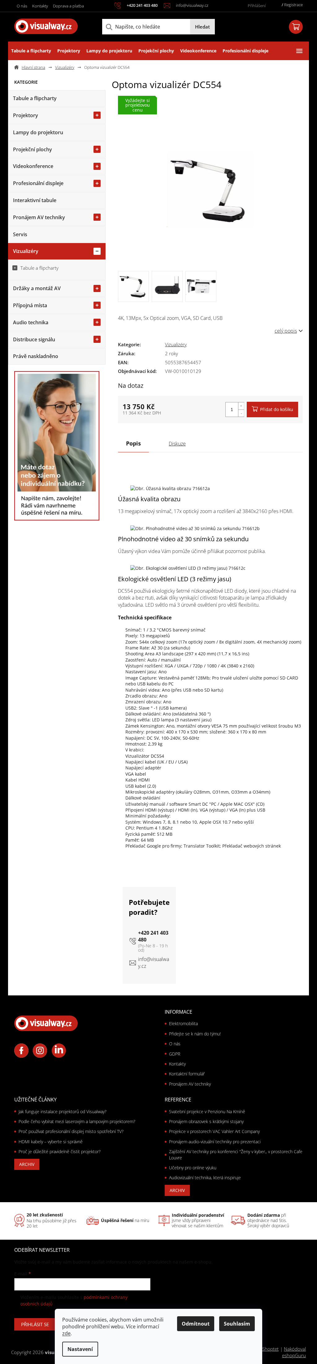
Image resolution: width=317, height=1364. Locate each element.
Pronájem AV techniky (39, 217)
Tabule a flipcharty (35, 98)
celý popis (286, 330)
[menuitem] (31, 51)
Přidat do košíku (276, 409)
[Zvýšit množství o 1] (241, 406)
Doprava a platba (68, 6)
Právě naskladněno (35, 356)
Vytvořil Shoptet (262, 1349)
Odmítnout (196, 1323)
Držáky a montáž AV (37, 288)
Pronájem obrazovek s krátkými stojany (206, 1121)
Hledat (202, 27)
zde (66, 1333)
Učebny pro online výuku (192, 1168)
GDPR (174, 1054)
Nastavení (80, 1349)
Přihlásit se (35, 1324)
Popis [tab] (133, 443)
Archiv (26, 1164)
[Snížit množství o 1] (241, 413)
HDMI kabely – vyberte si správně (51, 1142)
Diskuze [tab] (177, 443)
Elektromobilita (183, 1023)
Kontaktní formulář (187, 1074)
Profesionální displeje (38, 183)
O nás (22, 6)
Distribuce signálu (34, 339)
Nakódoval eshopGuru (294, 1352)
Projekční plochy (32, 149)
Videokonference (33, 166)
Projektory (25, 115)
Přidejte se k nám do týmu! (195, 1034)
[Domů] (32, 67)
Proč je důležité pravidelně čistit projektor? (60, 1151)
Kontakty (40, 6)
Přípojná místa (30, 305)
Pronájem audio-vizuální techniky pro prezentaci (215, 1142)
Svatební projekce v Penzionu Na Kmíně (207, 1111)
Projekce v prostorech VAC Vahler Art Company (214, 1131)
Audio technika (30, 322)
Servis (20, 234)
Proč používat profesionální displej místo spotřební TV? (71, 1131)
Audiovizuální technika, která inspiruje (205, 1177)
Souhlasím (237, 1323)
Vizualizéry (25, 251)
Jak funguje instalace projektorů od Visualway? (62, 1111)
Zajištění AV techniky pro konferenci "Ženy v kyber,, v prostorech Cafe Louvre (235, 1154)
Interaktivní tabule (34, 200)
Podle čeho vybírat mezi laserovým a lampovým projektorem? (77, 1121)
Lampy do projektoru (38, 132)
